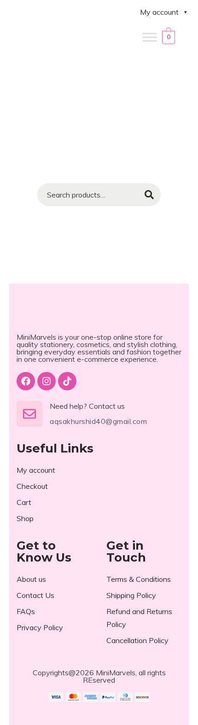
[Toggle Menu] (149, 37)
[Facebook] (26, 381)
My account (159, 12)
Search (149, 194)
